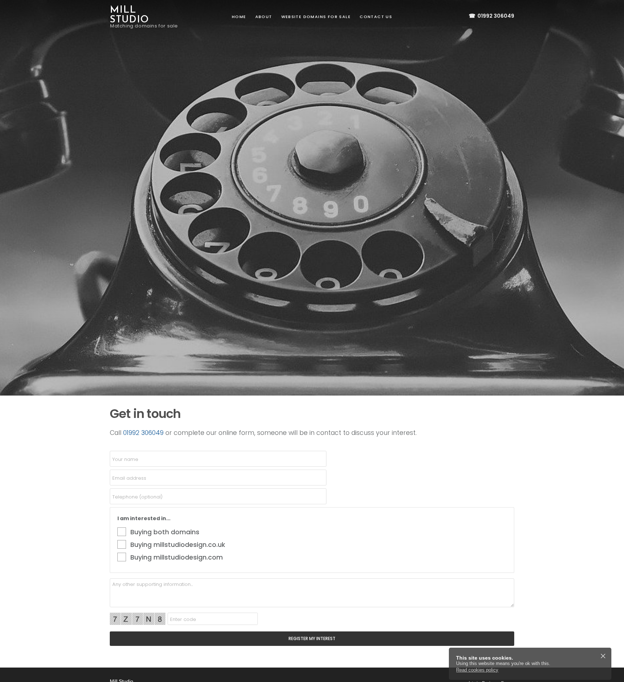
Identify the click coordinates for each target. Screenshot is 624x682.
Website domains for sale (316, 17)
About (263, 17)
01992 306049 (491, 16)
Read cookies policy (477, 670)
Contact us (376, 17)
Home (239, 17)
